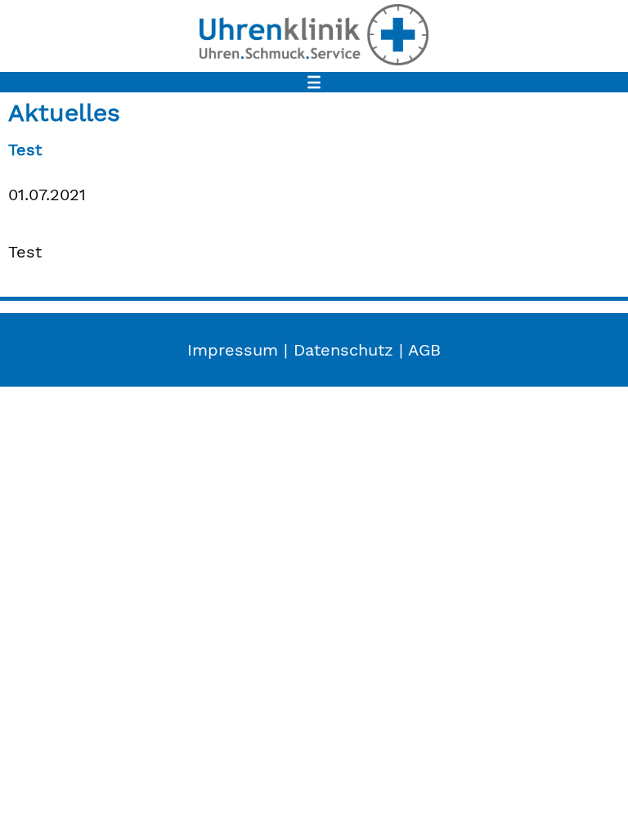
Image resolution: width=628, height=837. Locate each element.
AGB (424, 350)
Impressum (232, 350)
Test (25, 149)
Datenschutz (343, 350)
